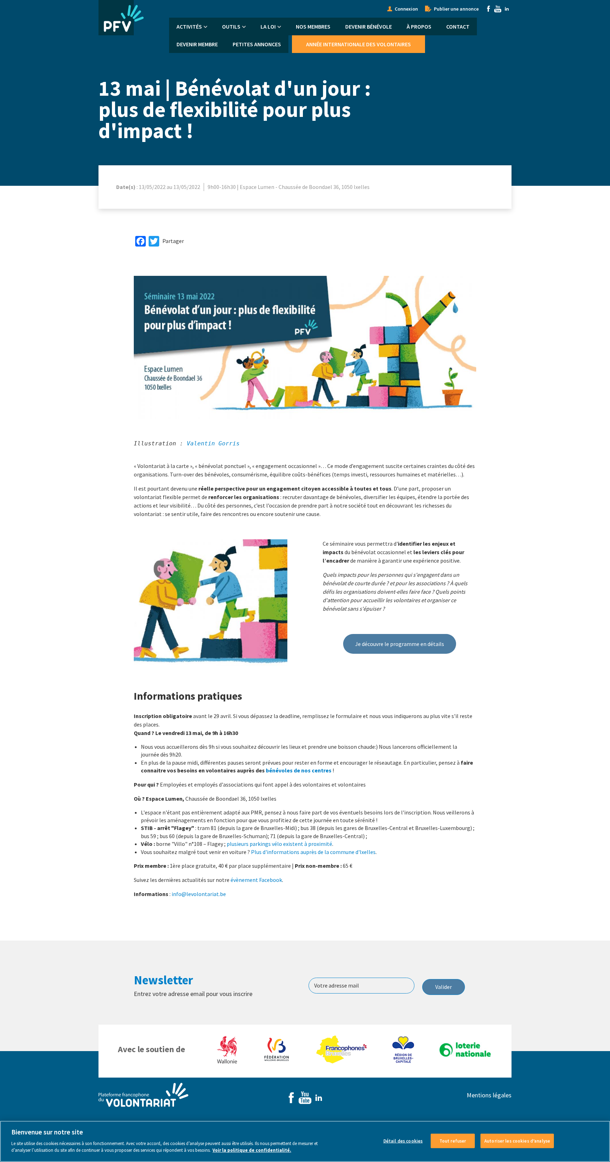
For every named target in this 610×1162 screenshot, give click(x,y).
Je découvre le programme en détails (399, 643)
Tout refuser (452, 1141)
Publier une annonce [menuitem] (456, 9)
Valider (443, 986)
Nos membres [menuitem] (313, 26)
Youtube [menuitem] (497, 9)
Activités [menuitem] (189, 26)
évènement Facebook (256, 879)
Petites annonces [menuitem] (257, 44)
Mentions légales (489, 1095)
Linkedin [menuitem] (507, 9)
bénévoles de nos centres (298, 770)
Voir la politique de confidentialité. (252, 1150)
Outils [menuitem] (231, 26)
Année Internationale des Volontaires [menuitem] (358, 44)
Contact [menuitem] (458, 26)
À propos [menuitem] (419, 26)
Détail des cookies (403, 1141)
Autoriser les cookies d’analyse (517, 1141)
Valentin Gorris (213, 443)
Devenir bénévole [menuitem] (368, 26)
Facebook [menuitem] (488, 9)
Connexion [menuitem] (406, 9)
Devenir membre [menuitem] (197, 44)
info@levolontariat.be (199, 893)
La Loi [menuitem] (268, 26)
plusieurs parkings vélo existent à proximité (279, 843)
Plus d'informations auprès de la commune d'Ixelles (313, 851)
